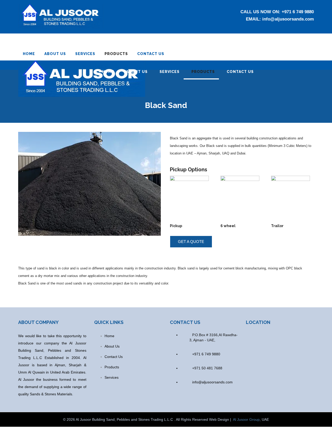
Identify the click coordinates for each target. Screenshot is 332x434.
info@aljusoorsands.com (288, 19)
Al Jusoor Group (246, 419)
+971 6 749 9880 (298, 11)
